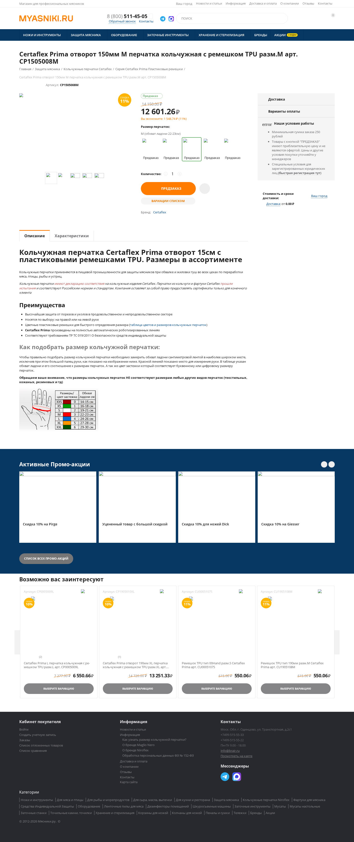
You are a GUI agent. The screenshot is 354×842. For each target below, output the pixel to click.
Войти (23, 729)
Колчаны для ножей (187, 813)
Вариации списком (168, 201)
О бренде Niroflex (135, 750)
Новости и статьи (209, 3)
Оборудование (89, 806)
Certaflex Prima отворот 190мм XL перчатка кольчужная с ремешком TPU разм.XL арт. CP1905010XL (135, 665)
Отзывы (308, 3)
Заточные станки (33, 813)
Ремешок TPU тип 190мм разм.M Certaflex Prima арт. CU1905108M (292, 665)
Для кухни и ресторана (193, 800)
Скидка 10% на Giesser (280, 524)
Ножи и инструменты (37, 800)
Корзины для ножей (153, 813)
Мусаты (280, 806)
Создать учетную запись (37, 735)
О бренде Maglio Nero (138, 745)
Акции (270, 813)
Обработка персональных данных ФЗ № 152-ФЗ (158, 755)
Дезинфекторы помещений (168, 806)
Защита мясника (226, 800)
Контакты (325, 3)
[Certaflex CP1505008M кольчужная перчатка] (75, 132)
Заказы (24, 740)
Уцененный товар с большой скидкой (134, 524)
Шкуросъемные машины (212, 806)
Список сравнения (33, 750)
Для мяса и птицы (70, 800)
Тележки (240, 813)
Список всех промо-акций (46, 559)
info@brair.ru (230, 750)
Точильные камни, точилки (71, 813)
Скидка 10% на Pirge (40, 524)
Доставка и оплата (263, 3)
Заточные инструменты (252, 806)
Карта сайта (129, 782)
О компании (289, 3)
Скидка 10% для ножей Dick (205, 524)
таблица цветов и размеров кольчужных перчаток (168, 325)
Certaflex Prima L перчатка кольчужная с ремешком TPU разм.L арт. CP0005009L (57, 665)
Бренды (256, 813)
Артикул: (52, 85)
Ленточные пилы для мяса (124, 806)
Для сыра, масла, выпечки (152, 800)
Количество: (151, 174)
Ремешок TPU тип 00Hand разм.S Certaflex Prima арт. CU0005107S (213, 665)
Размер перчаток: (155, 126)
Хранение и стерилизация (115, 813)
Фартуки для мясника (309, 800)
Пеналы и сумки (218, 813)
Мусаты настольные (305, 806)
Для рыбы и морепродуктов (108, 800)
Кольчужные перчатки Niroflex (266, 800)
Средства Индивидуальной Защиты (47, 806)
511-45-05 (127, 16)
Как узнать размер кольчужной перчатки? (154, 739)
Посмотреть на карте (236, 756)
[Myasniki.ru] (46, 18)
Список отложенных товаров (41, 745)
